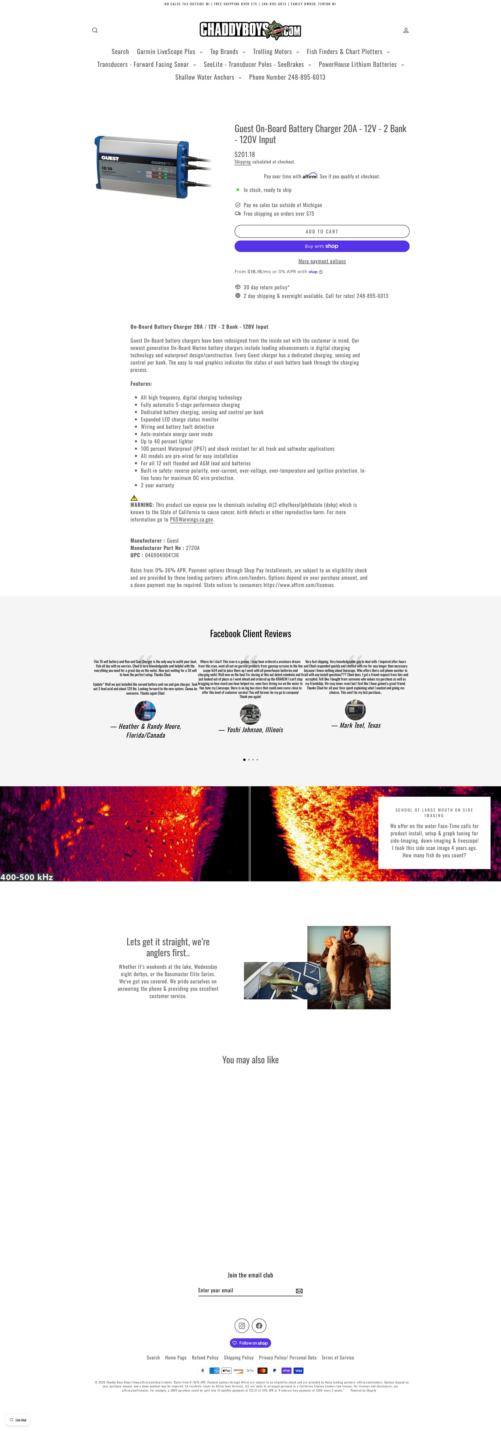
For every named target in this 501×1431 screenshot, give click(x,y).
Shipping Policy (239, 1357)
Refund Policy (205, 1357)
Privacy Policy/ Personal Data (288, 1357)
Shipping (243, 161)
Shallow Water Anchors (205, 76)
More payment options (322, 261)
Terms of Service (338, 1357)
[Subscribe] (298, 1290)
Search (120, 51)
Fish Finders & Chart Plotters (345, 51)
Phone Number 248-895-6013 (287, 76)
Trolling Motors (273, 51)
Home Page (176, 1357)
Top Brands (225, 51)
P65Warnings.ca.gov (191, 519)
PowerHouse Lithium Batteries (359, 64)
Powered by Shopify (363, 1390)
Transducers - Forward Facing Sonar (144, 64)
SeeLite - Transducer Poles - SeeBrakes (255, 64)
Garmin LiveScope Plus (167, 51)
